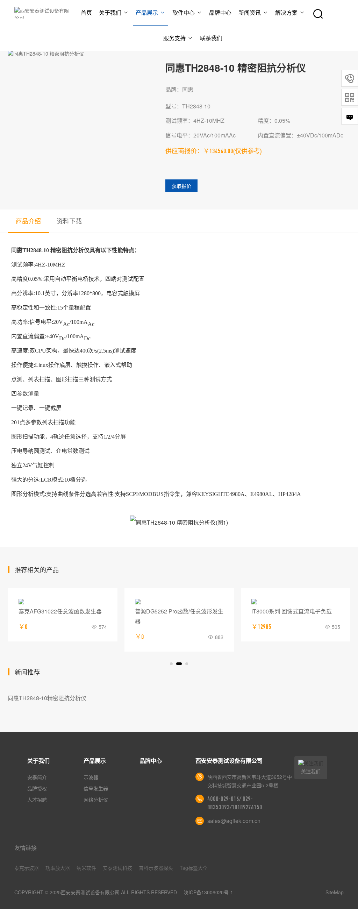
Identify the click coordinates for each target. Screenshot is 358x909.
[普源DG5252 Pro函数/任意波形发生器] (179, 601)
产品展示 (147, 12)
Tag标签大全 (194, 867)
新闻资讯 (249, 12)
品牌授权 (37, 788)
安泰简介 (37, 777)
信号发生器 (96, 788)
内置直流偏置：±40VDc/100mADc (300, 135)
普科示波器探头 (156, 867)
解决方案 (286, 12)
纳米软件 (86, 867)
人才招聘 (37, 799)
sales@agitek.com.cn (233, 821)
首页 (86, 12)
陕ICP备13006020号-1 (208, 892)
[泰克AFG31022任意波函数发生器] (63, 601)
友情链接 (25, 848)
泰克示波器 (26, 867)
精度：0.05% (274, 120)
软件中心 (183, 12)
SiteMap (334, 892)
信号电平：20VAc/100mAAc (200, 135)
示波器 (91, 777)
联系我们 (211, 38)
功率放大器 (57, 867)
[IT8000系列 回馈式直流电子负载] (295, 601)
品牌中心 (220, 12)
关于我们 (110, 12)
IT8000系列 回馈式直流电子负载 (291, 611)
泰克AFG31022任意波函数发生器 (60, 611)
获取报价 (181, 185)
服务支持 (174, 38)
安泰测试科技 (117, 867)
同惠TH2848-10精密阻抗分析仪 (47, 698)
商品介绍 (28, 220)
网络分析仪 (96, 799)
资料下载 (69, 220)
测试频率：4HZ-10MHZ (194, 120)
